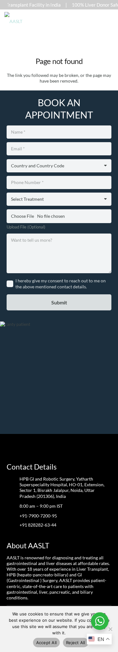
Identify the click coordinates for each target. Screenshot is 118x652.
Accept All (46, 642)
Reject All (75, 642)
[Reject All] (110, 629)
